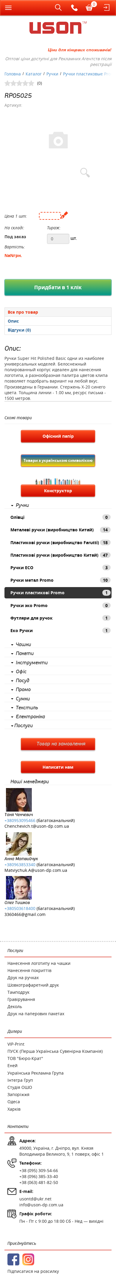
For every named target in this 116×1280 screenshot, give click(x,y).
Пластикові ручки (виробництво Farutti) (59, 542)
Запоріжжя (18, 1094)
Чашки (23, 645)
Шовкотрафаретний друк (33, 985)
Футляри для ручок (59, 618)
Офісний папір (58, 436)
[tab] (58, 311)
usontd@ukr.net (35, 1199)
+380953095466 (19, 820)
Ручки (22, 505)
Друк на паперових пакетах (35, 1013)
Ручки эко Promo (59, 605)
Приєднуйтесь (21, 1243)
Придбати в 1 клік (58, 287)
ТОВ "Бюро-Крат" (25, 1058)
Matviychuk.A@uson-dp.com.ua (35, 870)
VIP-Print (15, 1044)
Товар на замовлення (61, 744)
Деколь (14, 1006)
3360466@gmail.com (25, 914)
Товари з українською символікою (58, 460)
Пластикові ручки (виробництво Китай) (59, 555)
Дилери (14, 1031)
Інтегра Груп (20, 1080)
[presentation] (58, 321)
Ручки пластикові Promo (59, 592)
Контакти (18, 1126)
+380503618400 (19, 908)
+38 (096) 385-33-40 (38, 1176)
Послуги (23, 726)
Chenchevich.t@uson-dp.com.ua (36, 826)
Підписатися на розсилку (33, 1271)
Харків (14, 1109)
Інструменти (32, 663)
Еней (12, 1065)
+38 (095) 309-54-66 (38, 1170)
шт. (73, 238)
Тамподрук (18, 992)
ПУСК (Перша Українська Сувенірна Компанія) (55, 1051)
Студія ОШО (19, 1087)
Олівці (59, 517)
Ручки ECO (59, 567)
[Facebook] (13, 1259)
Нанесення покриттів (29, 970)
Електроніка (30, 717)
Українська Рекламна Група (35, 1073)
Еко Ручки (59, 630)
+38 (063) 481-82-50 (38, 1182)
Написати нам (58, 767)
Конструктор (58, 490)
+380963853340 (19, 864)
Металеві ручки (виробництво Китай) (59, 530)
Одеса (13, 1101)
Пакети (25, 654)
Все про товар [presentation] (23, 312)
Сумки (23, 699)
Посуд (22, 681)
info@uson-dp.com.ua (41, 1205)
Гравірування (21, 999)
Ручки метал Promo (59, 580)
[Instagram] (28, 1259)
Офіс (21, 672)
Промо (23, 690)
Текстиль (27, 708)
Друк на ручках (23, 977)
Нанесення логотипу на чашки (38, 963)
